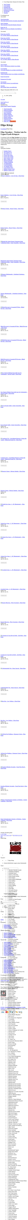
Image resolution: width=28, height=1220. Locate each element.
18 (13, 835)
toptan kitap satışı (5, 980)
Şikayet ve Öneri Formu (10, 934)
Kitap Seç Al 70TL (8, 971)
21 (18, 835)
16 (10, 835)
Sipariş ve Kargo (8, 933)
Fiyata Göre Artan (8, 155)
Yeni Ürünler (7, 4)
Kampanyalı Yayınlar (9, 10)
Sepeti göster (4, 106)
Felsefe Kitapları (8, 961)
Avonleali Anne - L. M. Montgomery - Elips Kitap (13, 589)
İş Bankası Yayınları (9, 946)
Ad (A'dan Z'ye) (8, 152)
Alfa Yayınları (7, 942)
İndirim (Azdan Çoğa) (9, 169)
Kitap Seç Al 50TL (8, 969)
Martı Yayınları (7, 949)
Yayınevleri (6, 11)
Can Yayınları (7, 945)
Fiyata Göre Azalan (8, 156)
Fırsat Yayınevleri (8, 8)
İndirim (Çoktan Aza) (9, 170)
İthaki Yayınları (7, 948)
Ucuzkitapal (4, 129)
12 (4, 835)
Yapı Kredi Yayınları (9, 954)
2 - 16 (2, 834)
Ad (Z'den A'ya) (8, 153)
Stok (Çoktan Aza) (8, 159)
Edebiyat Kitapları (8, 960)
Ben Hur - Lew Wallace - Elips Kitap (10, 720)
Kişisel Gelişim (7, 964)
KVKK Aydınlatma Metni (7, 1007)
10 (1, 835)
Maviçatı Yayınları (8, 950)
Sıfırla (2, 919)
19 (15, 835)
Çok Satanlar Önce (8, 167)
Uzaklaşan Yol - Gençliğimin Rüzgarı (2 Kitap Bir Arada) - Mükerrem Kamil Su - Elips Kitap (13, 458)
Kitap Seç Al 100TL (9, 972)
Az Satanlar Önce (8, 166)
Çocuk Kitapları (8, 962)
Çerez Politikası (17, 1007)
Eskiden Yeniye (7, 151)
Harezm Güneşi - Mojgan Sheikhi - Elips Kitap (12, 490)
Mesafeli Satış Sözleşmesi (10, 937)
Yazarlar (6, 12)
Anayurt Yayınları (8, 943)
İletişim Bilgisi (7, 926)
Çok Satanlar (7, 6)
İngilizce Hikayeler (8, 967)
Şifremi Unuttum (8, 927)
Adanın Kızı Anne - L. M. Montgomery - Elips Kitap (14, 556)
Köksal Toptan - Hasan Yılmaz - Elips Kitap (11, 228)
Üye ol (7, 102)
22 (19, 835)
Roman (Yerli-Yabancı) (9, 968)
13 (5, 835)
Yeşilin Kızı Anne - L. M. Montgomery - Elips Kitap (13, 523)
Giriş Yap (3, 102)
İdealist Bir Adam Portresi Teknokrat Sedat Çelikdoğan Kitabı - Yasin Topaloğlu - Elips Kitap (13, 261)
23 (21, 835)
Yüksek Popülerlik (8, 162)
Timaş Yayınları (7, 952)
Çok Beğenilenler (8, 165)
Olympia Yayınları (8, 953)
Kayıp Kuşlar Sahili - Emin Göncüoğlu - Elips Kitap (13, 425)
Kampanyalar (7, 7)
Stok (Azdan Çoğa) (8, 158)
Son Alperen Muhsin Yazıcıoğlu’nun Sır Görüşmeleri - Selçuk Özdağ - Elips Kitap (14, 392)
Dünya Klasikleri (8, 965)
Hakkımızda (7, 925)
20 (16, 835)
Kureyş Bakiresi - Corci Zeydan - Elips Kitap (12, 195)
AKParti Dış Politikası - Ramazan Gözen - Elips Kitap (14, 753)
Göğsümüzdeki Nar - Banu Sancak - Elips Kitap (12, 687)
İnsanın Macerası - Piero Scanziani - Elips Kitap (12, 622)
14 (7, 835)
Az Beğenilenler (8, 163)
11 (2, 835)
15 (9, 835)
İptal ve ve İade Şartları (9, 935)
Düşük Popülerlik (8, 160)
